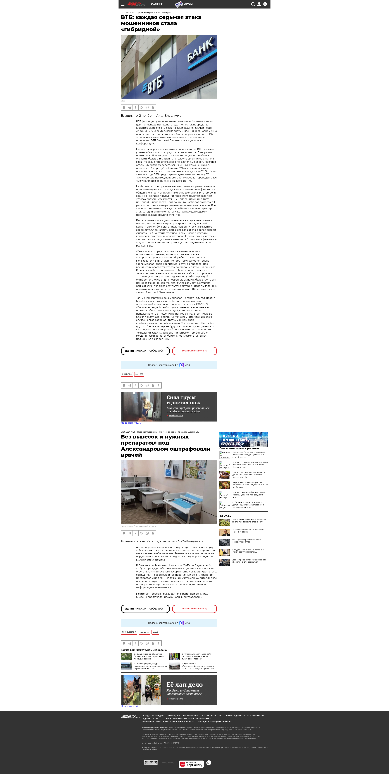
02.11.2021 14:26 (127, 12)
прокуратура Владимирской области (139, 526)
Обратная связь (190, 716)
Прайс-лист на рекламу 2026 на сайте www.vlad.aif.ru (168, 722)
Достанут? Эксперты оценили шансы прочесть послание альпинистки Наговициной (250, 464)
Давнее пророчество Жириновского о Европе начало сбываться (249, 561)
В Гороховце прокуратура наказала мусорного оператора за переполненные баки (150, 666)
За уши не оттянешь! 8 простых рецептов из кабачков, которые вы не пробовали (250, 484)
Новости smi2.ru (131, 422)
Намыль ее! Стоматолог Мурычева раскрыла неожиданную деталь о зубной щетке (248, 454)
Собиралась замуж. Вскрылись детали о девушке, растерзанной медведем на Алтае (248, 504)
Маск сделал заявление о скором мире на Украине (247, 531)
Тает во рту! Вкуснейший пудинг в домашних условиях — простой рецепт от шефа (248, 474)
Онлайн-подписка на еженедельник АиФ (244, 716)
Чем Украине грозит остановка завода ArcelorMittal (246, 541)
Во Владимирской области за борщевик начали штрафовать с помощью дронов (149, 656)
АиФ (123, 100)
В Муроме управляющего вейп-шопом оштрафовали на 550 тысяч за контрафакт (197, 656)
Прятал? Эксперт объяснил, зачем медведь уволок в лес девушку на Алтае (248, 494)
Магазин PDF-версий (211, 716)
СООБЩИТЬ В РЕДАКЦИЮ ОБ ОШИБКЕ (214, 722)
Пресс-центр (174, 716)
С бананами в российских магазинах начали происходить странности (249, 521)
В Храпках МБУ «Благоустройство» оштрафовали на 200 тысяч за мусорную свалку (198, 666)
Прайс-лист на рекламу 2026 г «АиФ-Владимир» (188, 719)
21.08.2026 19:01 (128, 432)
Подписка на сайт (150, 719)
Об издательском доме (153, 716)
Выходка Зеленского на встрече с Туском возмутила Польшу (248, 551)
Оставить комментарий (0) (194, 351)
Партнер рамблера (168, 763)
